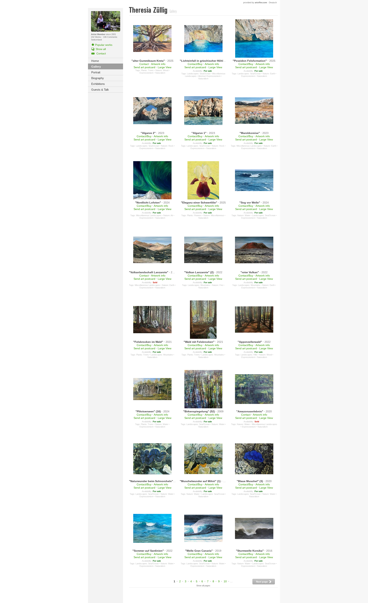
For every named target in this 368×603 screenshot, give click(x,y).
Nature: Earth (269, 73)
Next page (262, 581)
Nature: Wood (161, 70)
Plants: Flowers (194, 215)
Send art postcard (144, 67)
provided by (255, 2)
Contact (144, 64)
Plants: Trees (147, 70)
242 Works (96, 37)
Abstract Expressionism (209, 76)
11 (232, 581)
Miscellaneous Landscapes (249, 146)
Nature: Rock (167, 146)
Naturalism (160, 73)
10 (225, 581)
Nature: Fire (217, 285)
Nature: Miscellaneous (213, 215)
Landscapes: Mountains (199, 285)
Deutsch (273, 2)
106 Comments (110, 37)
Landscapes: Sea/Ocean (198, 73)
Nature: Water (243, 215)
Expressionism (146, 73)
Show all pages (203, 585)
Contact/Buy (195, 64)
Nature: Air (168, 215)
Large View (164, 67)
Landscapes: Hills (249, 355)
